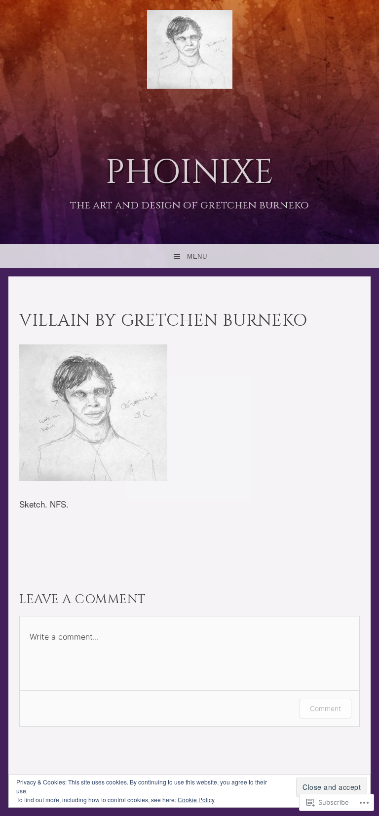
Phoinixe (190, 172)
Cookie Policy (196, 799)
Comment (325, 708)
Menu (197, 256)
